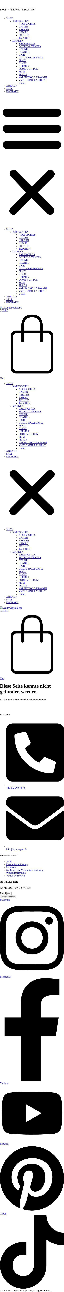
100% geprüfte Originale (32, 1)
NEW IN (23, 32)
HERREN (24, 29)
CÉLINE (23, 49)
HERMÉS (24, 66)
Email (3, 893)
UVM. (22, 83)
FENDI (22, 60)
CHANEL (24, 52)
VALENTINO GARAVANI (33, 77)
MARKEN (17, 40)
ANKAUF (14, 9)
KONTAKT (30, 9)
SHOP (3, 9)
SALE (22, 9)
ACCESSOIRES (27, 23)
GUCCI (23, 63)
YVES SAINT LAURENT (32, 80)
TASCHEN (24, 38)
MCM (22, 71)
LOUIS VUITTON (28, 68)
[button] (32, 160)
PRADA (23, 74)
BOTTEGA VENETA (30, 46)
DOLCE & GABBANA (31, 57)
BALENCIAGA (27, 43)
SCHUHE (24, 35)
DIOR (22, 54)
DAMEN (23, 26)
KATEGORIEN (20, 21)
